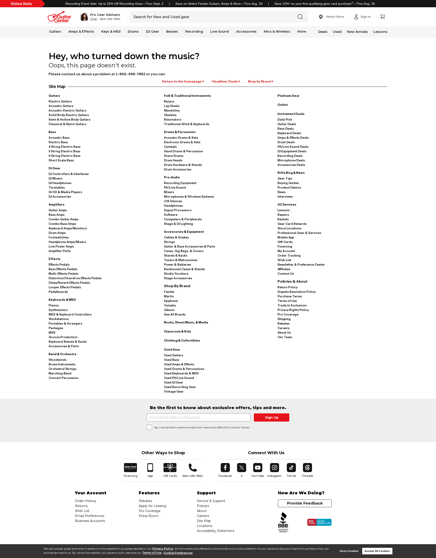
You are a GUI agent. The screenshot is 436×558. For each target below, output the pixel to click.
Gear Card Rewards (292, 224)
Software (170, 214)
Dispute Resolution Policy (296, 292)
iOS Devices (173, 201)
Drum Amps (57, 233)
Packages (56, 328)
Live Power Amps (61, 246)
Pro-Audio (172, 177)
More (301, 31)
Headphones (173, 205)
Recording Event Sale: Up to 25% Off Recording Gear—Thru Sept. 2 (114, 3)
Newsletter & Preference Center (301, 264)
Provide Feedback (305, 503)
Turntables (57, 187)
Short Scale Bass (61, 160)
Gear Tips (284, 178)
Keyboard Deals (289, 133)
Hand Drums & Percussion (183, 151)
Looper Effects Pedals (65, 287)
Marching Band (60, 373)
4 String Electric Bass (64, 146)
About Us (284, 332)
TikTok (292, 470)
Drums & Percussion (180, 132)
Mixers (169, 192)
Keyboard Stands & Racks (68, 341)
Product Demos (289, 187)
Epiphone (171, 301)
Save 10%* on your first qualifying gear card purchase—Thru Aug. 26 (324, 3)
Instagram (275, 470)
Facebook (225, 470)
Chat (93, 19)
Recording (194, 31)
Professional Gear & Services (299, 233)
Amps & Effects (81, 31)
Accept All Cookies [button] (377, 551)
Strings (169, 242)
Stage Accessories (178, 278)
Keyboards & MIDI (62, 299)
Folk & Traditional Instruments (187, 95)
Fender (169, 292)
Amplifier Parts (60, 251)
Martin (169, 296)
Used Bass (171, 359)
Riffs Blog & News (291, 173)
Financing (284, 246)
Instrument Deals (291, 114)
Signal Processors (177, 210)
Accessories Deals (291, 165)
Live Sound (219, 31)
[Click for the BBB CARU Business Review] (319, 522)
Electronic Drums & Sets (182, 142)
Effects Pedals (59, 264)
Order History (85, 501)
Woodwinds (57, 359)
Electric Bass (58, 142)
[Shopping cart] (382, 17)
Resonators (172, 119)
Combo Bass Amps (62, 224)
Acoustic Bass (59, 137)
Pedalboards (58, 292)
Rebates (283, 323)
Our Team (284, 337)
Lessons (380, 32)
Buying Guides (288, 183)
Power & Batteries (177, 264)
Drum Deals (286, 142)
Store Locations (289, 228)
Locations (204, 526)
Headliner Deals (225, 81)
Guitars (55, 31)
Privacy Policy (162, 548)
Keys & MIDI (111, 31)
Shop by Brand (259, 81)
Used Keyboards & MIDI (181, 373)
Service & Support (211, 501)
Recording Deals (289, 156)
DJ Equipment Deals (291, 151)
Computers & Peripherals (183, 219)
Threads (308, 470)
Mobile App (285, 237)
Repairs (283, 214)
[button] (100, 17)
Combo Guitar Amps (63, 219)
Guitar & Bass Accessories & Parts (189, 246)
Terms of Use (151, 553)
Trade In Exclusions (292, 305)
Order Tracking (289, 255)
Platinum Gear (288, 95)
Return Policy (287, 287)
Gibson (169, 310)
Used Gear (172, 349)
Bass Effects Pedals (63, 269)
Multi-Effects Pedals (63, 273)
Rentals (283, 219)
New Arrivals (357, 32)
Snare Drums (173, 156)
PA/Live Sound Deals (292, 146)
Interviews (285, 196)
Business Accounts (90, 521)
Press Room (149, 516)
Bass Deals (285, 128)
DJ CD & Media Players (65, 192)
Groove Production (63, 337)
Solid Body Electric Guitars (69, 115)
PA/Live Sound (175, 187)
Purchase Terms (289, 296)
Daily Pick (284, 119)
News (281, 192)
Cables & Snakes (176, 237)
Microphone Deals (291, 160)
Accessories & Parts (64, 346)
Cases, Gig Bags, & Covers (183, 251)
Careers (283, 328)
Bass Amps (56, 214)
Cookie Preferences (178, 553)
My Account (286, 251)
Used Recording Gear (180, 387)
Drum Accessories (177, 169)
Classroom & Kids (177, 331)
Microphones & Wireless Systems (189, 196)
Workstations (59, 319)
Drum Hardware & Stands (183, 165)
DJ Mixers (55, 178)
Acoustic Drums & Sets (181, 137)
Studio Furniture (176, 273)
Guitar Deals (286, 124)
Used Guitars (173, 355)
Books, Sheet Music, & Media (186, 322)
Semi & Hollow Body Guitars (69, 119)
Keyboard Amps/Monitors (68, 228)
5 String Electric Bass (64, 151)
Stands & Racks (175, 255)
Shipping (284, 319)
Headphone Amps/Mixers (67, 242)
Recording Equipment (180, 183)
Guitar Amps (58, 210)
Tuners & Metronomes (180, 260)
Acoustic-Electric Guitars (67, 110)
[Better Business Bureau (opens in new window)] (283, 522)
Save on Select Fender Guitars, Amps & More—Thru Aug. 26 (219, 3)
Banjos (169, 101)
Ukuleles (170, 115)
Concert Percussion (63, 378)
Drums (133, 31)
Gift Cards (284, 242)
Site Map (204, 521)
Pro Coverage (287, 314)
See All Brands (175, 314)
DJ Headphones (60, 183)
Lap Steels (171, 106)
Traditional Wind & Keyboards (186, 124)
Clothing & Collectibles (182, 340)
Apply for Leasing (152, 506)
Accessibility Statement (215, 531)
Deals (322, 32)
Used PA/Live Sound (179, 378)
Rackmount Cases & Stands (184, 269)
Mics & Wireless (277, 31)
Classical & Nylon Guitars (67, 124)
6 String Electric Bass (64, 156)
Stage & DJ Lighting (178, 224)
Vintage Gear (174, 391)
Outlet (282, 105)
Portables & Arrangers (65, 323)
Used (337, 32)
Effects (54, 259)
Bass (52, 132)
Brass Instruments (62, 364)
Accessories (246, 31)
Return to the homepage (182, 81)
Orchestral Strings (62, 369)
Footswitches (59, 237)
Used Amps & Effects (179, 364)
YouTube (258, 470)
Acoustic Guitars (61, 106)
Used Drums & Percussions (184, 369)
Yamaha (170, 305)
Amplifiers (56, 204)
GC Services (286, 204)
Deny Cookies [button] (349, 551)
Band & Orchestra (62, 354)
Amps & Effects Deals (293, 137)
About (202, 511)
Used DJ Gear (173, 382)
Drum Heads (173, 160)
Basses (172, 31)
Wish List (284, 260)
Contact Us (285, 273)
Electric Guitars (60, 101)
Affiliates (283, 269)
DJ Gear (152, 31)
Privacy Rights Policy (293, 310)
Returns (81, 506)
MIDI (52, 332)
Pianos (54, 305)
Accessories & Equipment (184, 231)
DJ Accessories (60, 196)
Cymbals (170, 146)
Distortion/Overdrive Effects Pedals (75, 278)
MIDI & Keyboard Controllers (70, 314)
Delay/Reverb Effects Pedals (69, 282)
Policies (203, 506)
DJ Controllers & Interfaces (69, 174)
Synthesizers (58, 310)
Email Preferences (89, 516)
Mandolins (172, 110)
